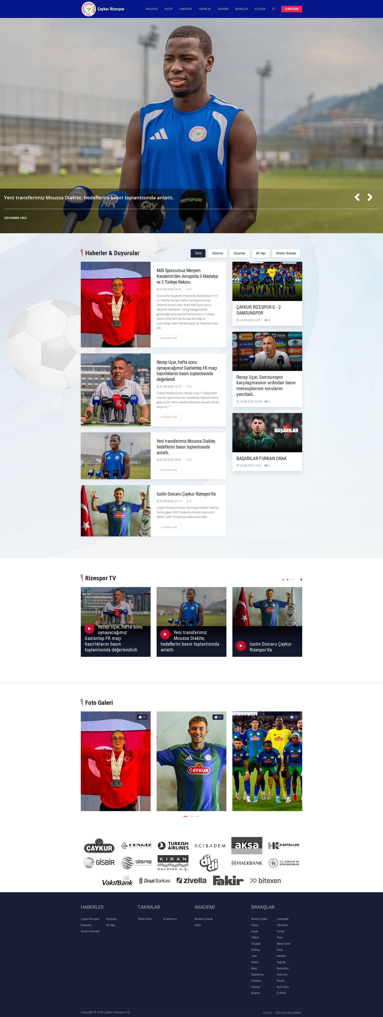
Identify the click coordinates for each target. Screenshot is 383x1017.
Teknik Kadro (145, 919)
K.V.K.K (267, 1013)
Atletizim (282, 974)
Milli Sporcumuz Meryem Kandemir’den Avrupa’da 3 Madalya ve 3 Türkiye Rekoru (98, 188)
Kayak (254, 931)
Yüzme (281, 931)
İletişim (260, 9)
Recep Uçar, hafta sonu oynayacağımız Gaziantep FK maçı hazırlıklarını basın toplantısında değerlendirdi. (114, 638)
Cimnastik (283, 919)
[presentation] (357, 197)
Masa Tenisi (283, 943)
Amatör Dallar (259, 919)
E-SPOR (281, 993)
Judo (254, 956)
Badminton (257, 974)
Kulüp (169, 9)
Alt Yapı (261, 253)
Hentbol (281, 956)
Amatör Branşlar (286, 253)
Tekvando (282, 925)
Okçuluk (256, 943)
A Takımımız (170, 919)
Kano (280, 950)
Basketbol (283, 968)
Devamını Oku (169, 338)
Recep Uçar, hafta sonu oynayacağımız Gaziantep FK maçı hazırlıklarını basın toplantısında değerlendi (187, 370)
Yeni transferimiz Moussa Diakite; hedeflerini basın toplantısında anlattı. (186, 446)
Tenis (280, 937)
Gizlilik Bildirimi (288, 1013)
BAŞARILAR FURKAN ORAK (261, 458)
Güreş (254, 925)
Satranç (255, 987)
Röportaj (217, 253)
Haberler (186, 9)
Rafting (255, 950)
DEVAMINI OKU (16, 218)
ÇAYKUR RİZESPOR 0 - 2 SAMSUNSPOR (258, 310)
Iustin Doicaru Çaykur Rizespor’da (186, 494)
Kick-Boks (283, 987)
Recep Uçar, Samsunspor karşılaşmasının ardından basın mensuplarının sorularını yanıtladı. (266, 385)
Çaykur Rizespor (90, 919)
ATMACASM (292, 9)
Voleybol (256, 981)
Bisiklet (255, 993)
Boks (254, 968)
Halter (254, 962)
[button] (287, 579)
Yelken (255, 937)
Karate (280, 981)
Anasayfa (151, 9)
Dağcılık (281, 962)
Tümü (198, 253)
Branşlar (241, 9)
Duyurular (239, 253)
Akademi (223, 9)
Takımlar (205, 9)
